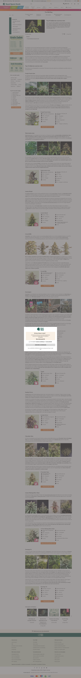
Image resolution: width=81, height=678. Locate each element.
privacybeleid (49, 341)
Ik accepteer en (41, 341)
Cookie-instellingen (40, 341)
